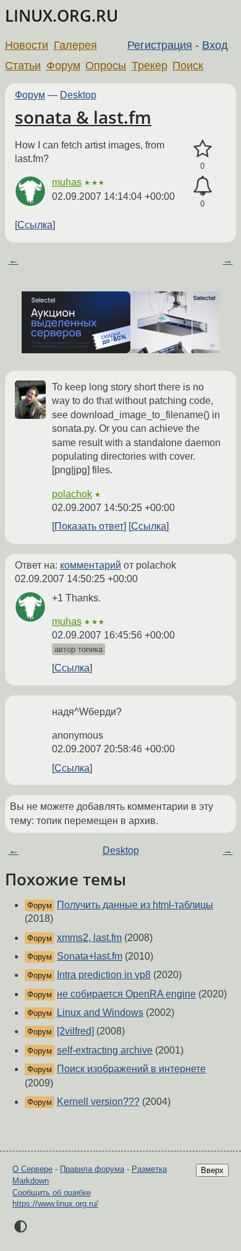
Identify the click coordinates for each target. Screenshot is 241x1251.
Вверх (212, 1170)
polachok (72, 494)
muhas (67, 182)
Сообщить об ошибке (51, 1192)
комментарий (90, 565)
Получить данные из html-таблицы (135, 905)
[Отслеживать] (202, 186)
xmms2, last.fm (89, 937)
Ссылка (35, 225)
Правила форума (92, 1169)
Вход (215, 45)
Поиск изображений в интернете (131, 1069)
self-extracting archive (105, 1050)
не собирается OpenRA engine (126, 994)
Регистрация (159, 45)
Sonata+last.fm (89, 956)
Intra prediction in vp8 (104, 974)
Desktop (78, 95)
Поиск (187, 65)
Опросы (105, 65)
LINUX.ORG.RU (61, 16)
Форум (63, 65)
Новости (26, 45)
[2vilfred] (75, 1031)
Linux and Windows (100, 1012)
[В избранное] (202, 149)
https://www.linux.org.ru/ (55, 1203)
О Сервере (32, 1169)
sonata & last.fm (83, 117)
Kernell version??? (98, 1101)
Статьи (23, 65)
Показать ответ (89, 526)
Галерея (75, 45)
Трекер (149, 65)
